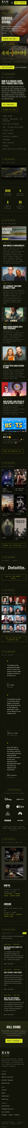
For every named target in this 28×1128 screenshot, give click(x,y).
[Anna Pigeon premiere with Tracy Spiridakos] (14, 314)
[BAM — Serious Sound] (5, 2)
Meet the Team (6, 1089)
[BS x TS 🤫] (14, 425)
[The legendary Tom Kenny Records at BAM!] (14, 274)
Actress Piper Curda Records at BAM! (13, 367)
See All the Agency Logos (15, 577)
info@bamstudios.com (8, 1115)
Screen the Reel (10, 39)
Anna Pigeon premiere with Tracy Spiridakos (12, 328)
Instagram (4, 1121)
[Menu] (12, 2)
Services (4, 1080)
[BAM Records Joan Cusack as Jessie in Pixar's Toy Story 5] (14, 389)
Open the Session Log (12, 451)
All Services (9, 104)
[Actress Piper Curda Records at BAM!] (14, 353)
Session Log (5, 1105)
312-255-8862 (6, 1118)
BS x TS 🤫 (7, 437)
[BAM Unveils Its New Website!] (14, 233)
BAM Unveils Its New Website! (13, 245)
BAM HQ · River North (7, 1083)
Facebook (16, 1121)
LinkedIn (10, 1121)
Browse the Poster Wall (13, 545)
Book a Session (20, 2)
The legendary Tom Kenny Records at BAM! (12, 287)
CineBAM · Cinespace (7, 1086)
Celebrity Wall (5, 1102)
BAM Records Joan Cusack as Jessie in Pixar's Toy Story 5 (13, 402)
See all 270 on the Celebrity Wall (15, 639)
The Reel (4, 1096)
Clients (3, 1099)
